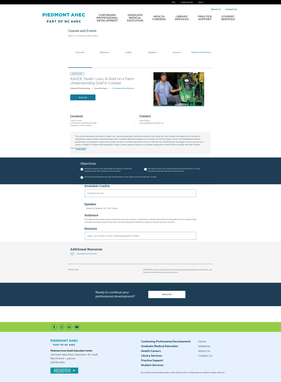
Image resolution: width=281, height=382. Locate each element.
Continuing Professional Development (107, 17)
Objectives (104, 52)
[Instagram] (61, 327)
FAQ (173, 2)
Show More (81, 150)
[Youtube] (76, 327)
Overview (80, 52)
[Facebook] (54, 327)
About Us (216, 9)
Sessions (177, 52)
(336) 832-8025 (57, 362)
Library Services (182, 18)
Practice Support (205, 18)
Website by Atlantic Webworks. (214, 372)
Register (167, 294)
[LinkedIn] (69, 327)
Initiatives (204, 346)
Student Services (228, 18)
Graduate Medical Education (135, 17)
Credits (128, 52)
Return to (83, 36)
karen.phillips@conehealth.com (151, 123)
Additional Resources (201, 52)
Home (202, 341)
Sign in (201, 2)
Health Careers (159, 18)
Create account (186, 2)
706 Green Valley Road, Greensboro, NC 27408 (74, 354)
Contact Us (231, 9)
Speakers (152, 52)
